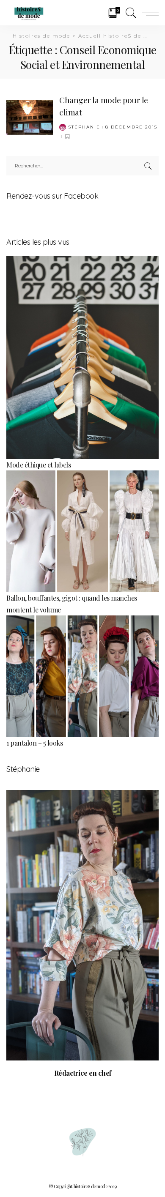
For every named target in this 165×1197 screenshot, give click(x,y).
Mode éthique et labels (38, 464)
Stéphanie (84, 127)
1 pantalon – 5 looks (34, 742)
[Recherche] (129, 12)
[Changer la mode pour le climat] (29, 116)
